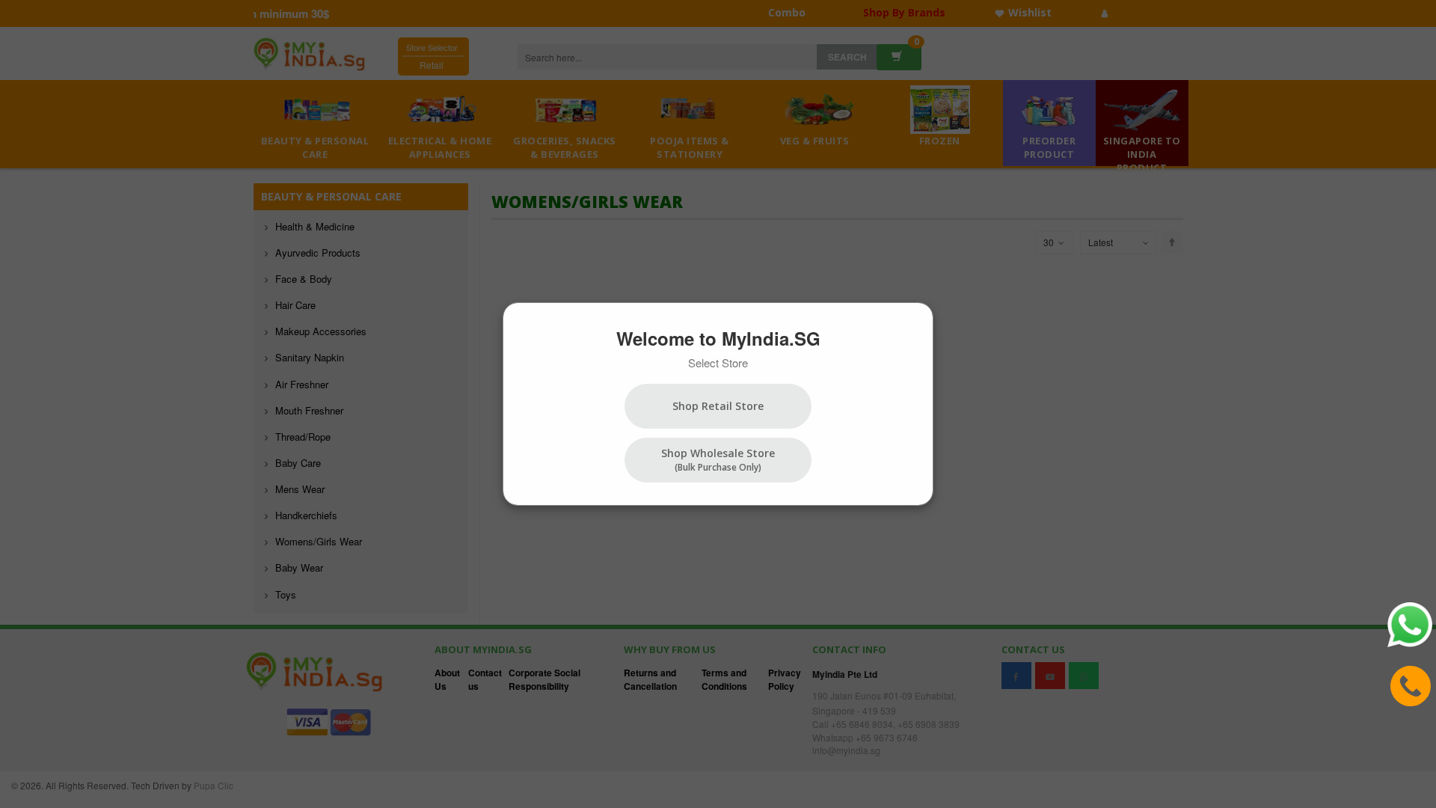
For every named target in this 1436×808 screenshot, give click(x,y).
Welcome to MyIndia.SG (718, 338)
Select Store (718, 362)
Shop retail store (718, 406)
